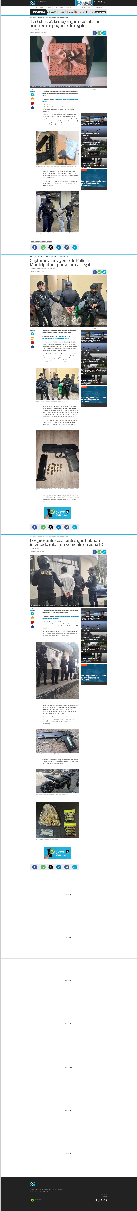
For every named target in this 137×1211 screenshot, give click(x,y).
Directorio (105, 1196)
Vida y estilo (82, 7)
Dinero (61, 7)
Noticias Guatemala (37, 17)
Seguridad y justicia (60, 17)
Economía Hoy (40, 7)
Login (37, 1)
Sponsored (52, 1191)
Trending (90, 7)
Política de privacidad (102, 1192)
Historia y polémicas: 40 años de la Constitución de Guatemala (93, 183)
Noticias (49, 7)
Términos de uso (103, 1194)
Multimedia (45, 1191)
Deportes (68, 7)
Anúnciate (105, 1188)
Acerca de (105, 1190)
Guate (55, 7)
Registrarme (43, 1)
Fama (75, 7)
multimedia (99, 7)
